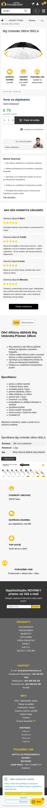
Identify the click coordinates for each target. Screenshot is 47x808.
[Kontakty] (33, 4)
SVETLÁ (26, 647)
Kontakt (26, 687)
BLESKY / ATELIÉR (26, 651)
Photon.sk (26, 738)
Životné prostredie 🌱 (26, 721)
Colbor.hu (26, 742)
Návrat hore (9, 459)
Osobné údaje (26, 714)
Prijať (23, 794)
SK (36, 11)
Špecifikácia (27, 323)
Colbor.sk (25, 731)
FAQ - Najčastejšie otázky (26, 701)
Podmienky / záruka (26, 707)
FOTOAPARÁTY (26, 627)
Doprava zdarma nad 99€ (26, 711)
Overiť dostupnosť (11, 104)
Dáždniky (32, 20)
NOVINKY (26, 758)
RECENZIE (26, 761)
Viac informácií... (9, 197)
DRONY (26, 644)
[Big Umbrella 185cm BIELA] (23, 52)
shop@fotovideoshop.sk (29, 671)
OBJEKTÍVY (26, 634)
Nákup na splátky (26, 704)
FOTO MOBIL (26, 637)
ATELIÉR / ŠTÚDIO (16, 20)
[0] (42, 4)
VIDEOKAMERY (26, 630)
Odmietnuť (23, 802)
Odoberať (36, 607)
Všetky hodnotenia (23, 307)
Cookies (26, 718)
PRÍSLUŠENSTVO (26, 640)
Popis (16, 323)
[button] (42, 799)
